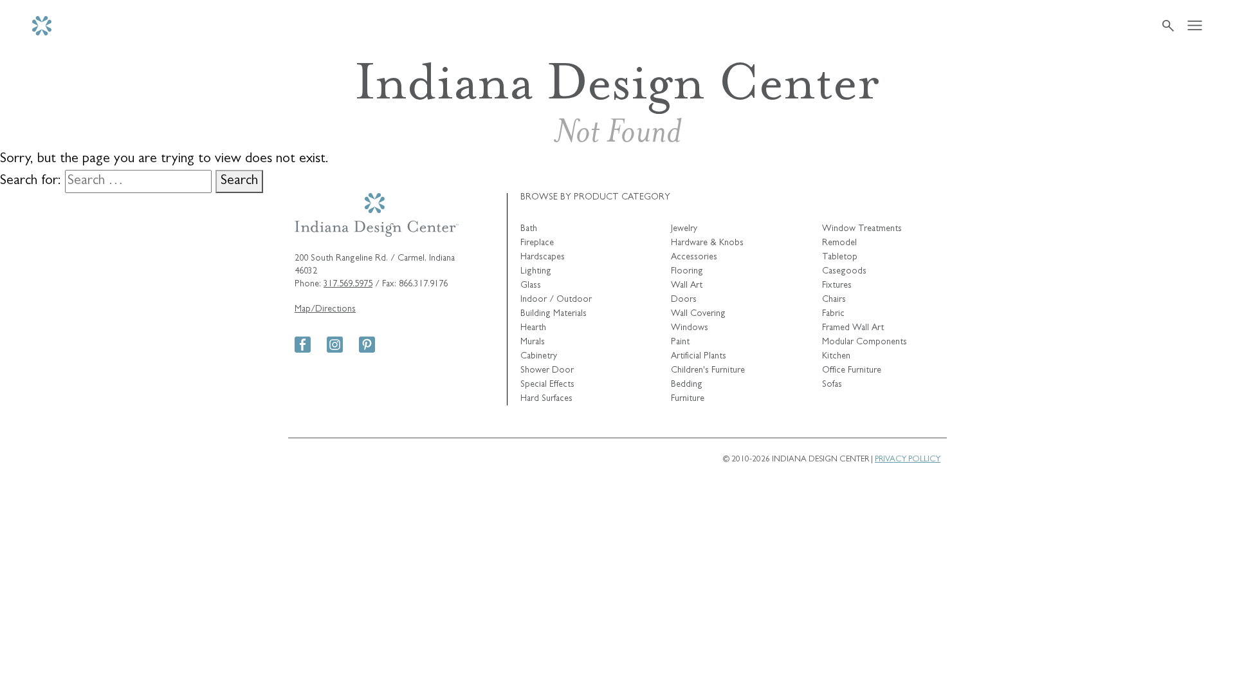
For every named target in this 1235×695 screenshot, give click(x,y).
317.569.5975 (348, 284)
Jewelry (684, 229)
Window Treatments (862, 229)
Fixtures (837, 285)
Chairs (834, 299)
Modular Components (864, 342)
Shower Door (547, 370)
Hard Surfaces (546, 398)
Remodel (839, 243)
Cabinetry (538, 356)
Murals (532, 342)
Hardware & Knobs (707, 243)
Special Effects (547, 384)
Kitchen (836, 356)
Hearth (533, 328)
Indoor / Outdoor (556, 299)
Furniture (687, 398)
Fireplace (537, 243)
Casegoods (844, 271)
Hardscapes (542, 257)
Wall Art (686, 285)
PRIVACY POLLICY (907, 460)
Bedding (686, 384)
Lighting (535, 271)
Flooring (687, 271)
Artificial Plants (698, 356)
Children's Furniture (708, 370)
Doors (684, 299)
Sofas (832, 384)
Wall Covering (698, 314)
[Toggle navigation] (1195, 26)
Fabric (833, 314)
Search (239, 181)
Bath (528, 229)
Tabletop (839, 257)
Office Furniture (851, 370)
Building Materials (553, 314)
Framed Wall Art (853, 328)
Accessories (694, 257)
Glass (530, 285)
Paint (680, 342)
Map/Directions (325, 309)
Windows (689, 328)
